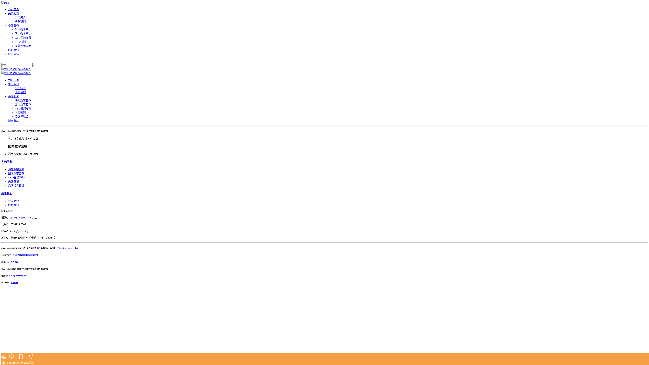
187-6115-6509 (17, 217)
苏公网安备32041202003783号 (25, 255)
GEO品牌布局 (23, 37)
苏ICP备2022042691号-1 (67, 248)
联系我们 (20, 21)
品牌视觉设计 (23, 45)
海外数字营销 (23, 29)
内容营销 (20, 41)
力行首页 (13, 9)
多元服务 (13, 25)
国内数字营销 (23, 33)
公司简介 (20, 17)
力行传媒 (14, 262)
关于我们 (13, 13)
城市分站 (13, 54)
